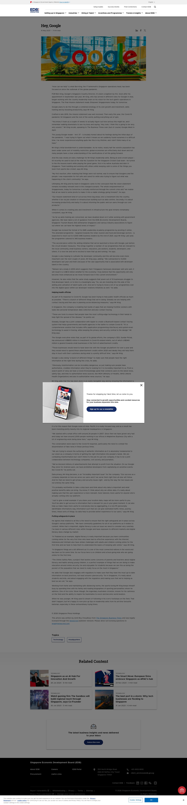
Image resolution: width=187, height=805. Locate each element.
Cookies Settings (135, 800)
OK (151, 800)
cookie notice (22, 800)
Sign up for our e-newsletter (101, 409)
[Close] (183, 800)
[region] (93, 800)
